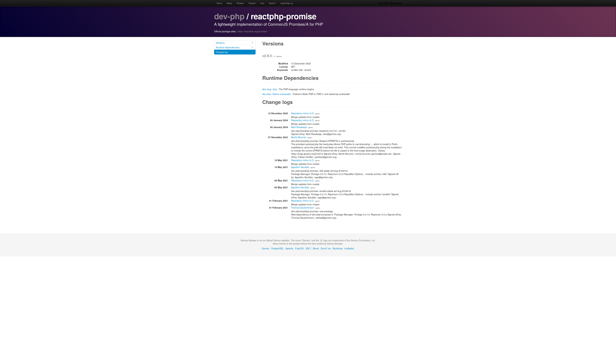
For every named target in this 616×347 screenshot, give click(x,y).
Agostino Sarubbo (300, 167)
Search (272, 3)
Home (219, 3)
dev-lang (266, 89)
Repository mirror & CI (302, 113)
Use (262, 3)
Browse (240, 3)
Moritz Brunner (298, 137)
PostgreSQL (277, 248)
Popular (252, 3)
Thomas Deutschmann (302, 207)
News (229, 3)
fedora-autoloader (282, 94)
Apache (289, 248)
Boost (316, 248)
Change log (222, 52)
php (275, 89)
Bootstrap (337, 248)
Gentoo (265, 248)
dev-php (229, 16)
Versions (220, 42)
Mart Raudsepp (299, 127)
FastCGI (299, 248)
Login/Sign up (286, 3)
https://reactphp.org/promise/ (252, 31)
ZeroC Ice (326, 248)
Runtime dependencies (227, 47)
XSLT (308, 248)
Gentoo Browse (390, 3)
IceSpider (349, 248)
